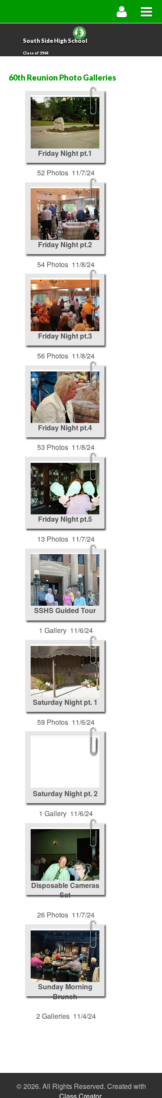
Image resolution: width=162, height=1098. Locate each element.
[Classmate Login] (122, 11)
